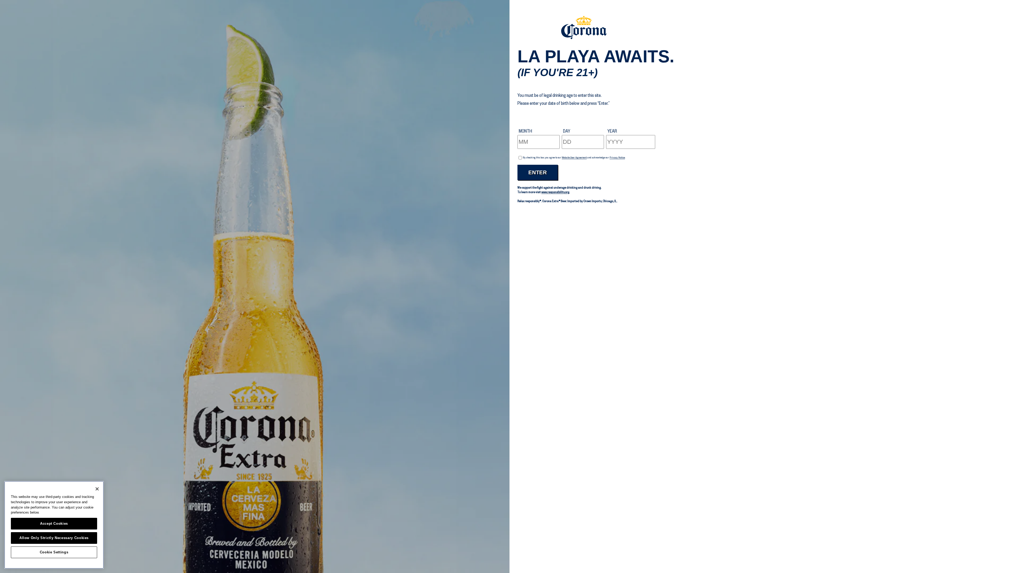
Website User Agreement (574, 157)
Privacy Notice (617, 157)
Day (566, 131)
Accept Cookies (54, 524)
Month (525, 131)
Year (612, 131)
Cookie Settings (54, 552)
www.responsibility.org (555, 192)
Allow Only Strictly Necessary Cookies (54, 538)
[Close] (97, 489)
